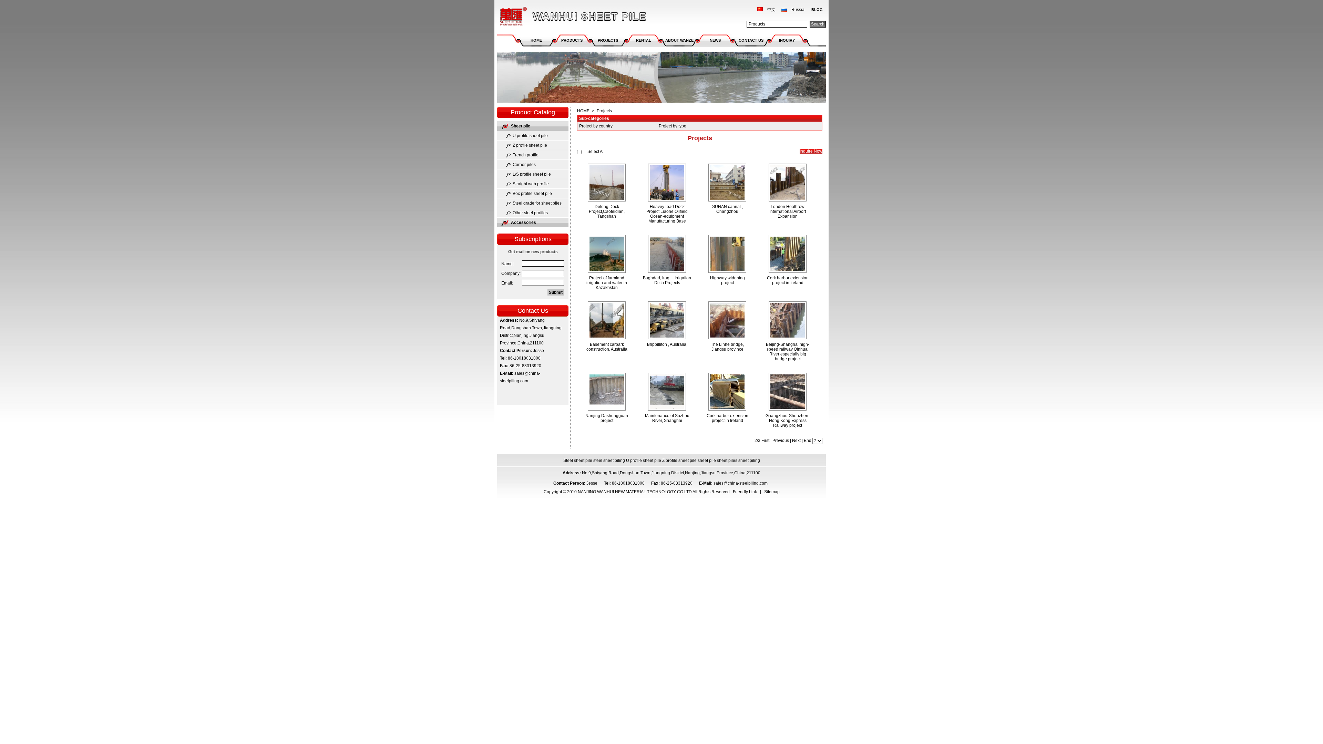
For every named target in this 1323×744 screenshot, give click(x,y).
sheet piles (727, 460)
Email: (507, 283)
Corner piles (524, 164)
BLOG (817, 10)
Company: (510, 273)
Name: (507, 263)
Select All (596, 151)
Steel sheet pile (577, 460)
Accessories (523, 222)
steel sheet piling (609, 460)
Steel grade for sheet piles (537, 203)
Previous (780, 440)
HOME (583, 110)
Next (796, 440)
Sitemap (772, 491)
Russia (797, 9)
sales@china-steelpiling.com (741, 483)
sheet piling (749, 460)
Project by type (672, 126)
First (765, 440)
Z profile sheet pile (530, 145)
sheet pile (707, 460)
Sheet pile (520, 126)
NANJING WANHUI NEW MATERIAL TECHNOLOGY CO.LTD (554, 9)
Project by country (596, 126)
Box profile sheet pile (532, 193)
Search (817, 24)
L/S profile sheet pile (532, 174)
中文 (771, 9)
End (807, 440)
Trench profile (526, 155)
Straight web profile (531, 184)
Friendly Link (745, 491)
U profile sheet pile (530, 135)
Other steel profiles (530, 212)
